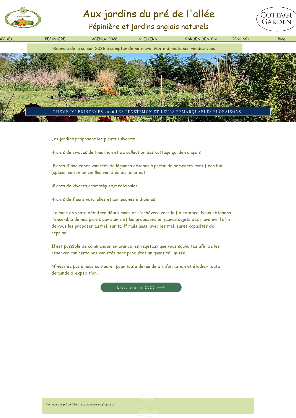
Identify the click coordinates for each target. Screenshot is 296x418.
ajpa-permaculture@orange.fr (97, 404)
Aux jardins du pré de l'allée (149, 13)
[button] (134, 48)
